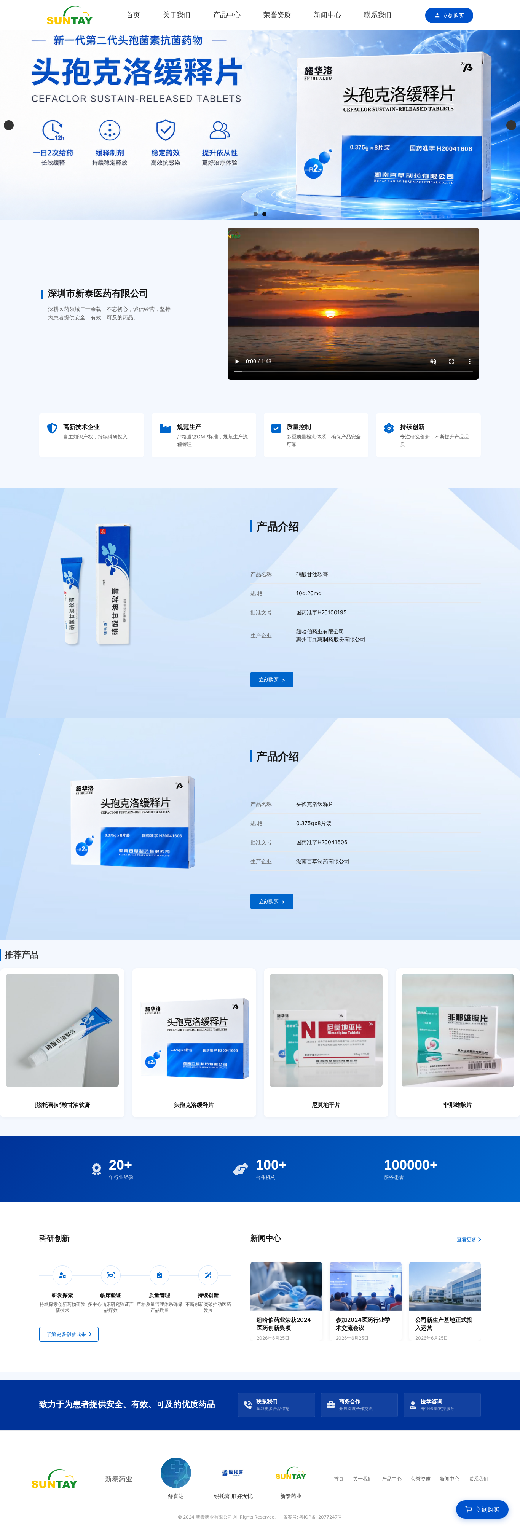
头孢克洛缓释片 (194, 1104)
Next (511, 125)
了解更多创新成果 (66, 1334)
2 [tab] (264, 214)
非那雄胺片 (457, 1104)
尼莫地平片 (326, 1104)
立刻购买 (453, 15)
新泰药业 (118, 1479)
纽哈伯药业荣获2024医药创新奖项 (284, 1323)
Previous (9, 125)
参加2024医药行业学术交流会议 (363, 1323)
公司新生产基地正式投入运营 (443, 1323)
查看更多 (467, 1239)
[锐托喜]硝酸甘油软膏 (62, 1104)
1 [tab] (256, 214)
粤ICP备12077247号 (320, 1517)
